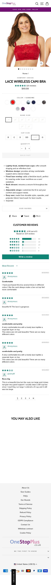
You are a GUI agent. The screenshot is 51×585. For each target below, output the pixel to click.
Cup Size (25, 133)
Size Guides (25, 208)
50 (22, 126)
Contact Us (25, 525)
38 (9, 120)
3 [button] (25, 398)
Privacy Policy (25, 516)
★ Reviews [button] (13, 577)
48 (42, 120)
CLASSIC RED (13, 102)
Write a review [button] (25, 257)
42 (22, 120)
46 (36, 120)
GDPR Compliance (25, 520)
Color (25, 97)
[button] (20, 86)
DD (27, 137)
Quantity (25, 144)
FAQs (25, 496)
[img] (7, 273)
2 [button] (21, 398)
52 (29, 126)
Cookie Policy (25, 533)
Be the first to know (25, 551)
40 (15, 120)
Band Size (25, 115)
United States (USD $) (26, 564)
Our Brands (25, 500)
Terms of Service (25, 504)
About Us (25, 488)
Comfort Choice (25, 77)
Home (25, 74)
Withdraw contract (25, 529)
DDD (35, 137)
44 (29, 120)
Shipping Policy (25, 508)
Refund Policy (25, 512)
